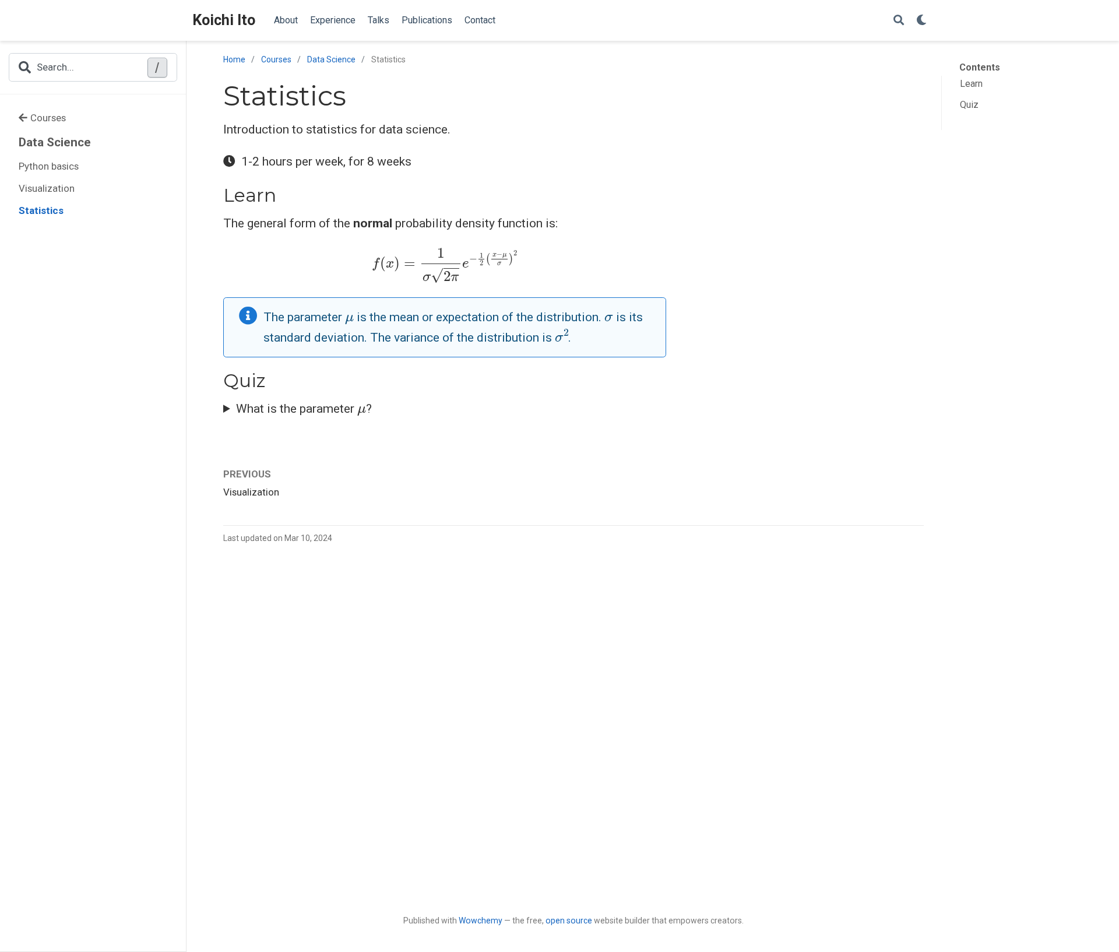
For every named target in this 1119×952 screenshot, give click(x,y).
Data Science (55, 142)
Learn (971, 83)
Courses (48, 118)
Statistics (41, 210)
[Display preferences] (921, 20)
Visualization (47, 188)
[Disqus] (573, 715)
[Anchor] (285, 193)
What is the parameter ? (304, 407)
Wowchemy (480, 920)
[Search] (898, 20)
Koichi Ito (223, 20)
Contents (979, 67)
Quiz (969, 104)
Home (234, 59)
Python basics (49, 166)
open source (569, 920)
